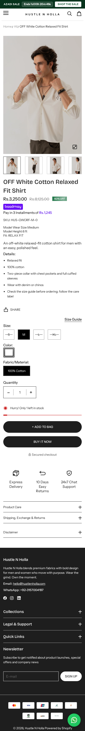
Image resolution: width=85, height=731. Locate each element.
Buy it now (43, 442)
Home (7, 26)
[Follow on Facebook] (5, 598)
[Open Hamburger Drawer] (5, 14)
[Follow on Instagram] (12, 598)
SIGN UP (71, 676)
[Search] (69, 13)
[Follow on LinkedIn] (19, 598)
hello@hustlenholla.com (29, 584)
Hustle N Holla (34, 728)
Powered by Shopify (58, 728)
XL (54, 335)
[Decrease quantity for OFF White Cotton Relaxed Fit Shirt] (8, 392)
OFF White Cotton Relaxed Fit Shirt (44, 26)
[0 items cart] (79, 13)
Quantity (10, 382)
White (9, 352)
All (15, 26)
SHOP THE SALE (68, 4)
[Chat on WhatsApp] (74, 720)
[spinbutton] (19, 392)
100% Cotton (17, 371)
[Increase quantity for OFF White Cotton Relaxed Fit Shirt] (31, 392)
